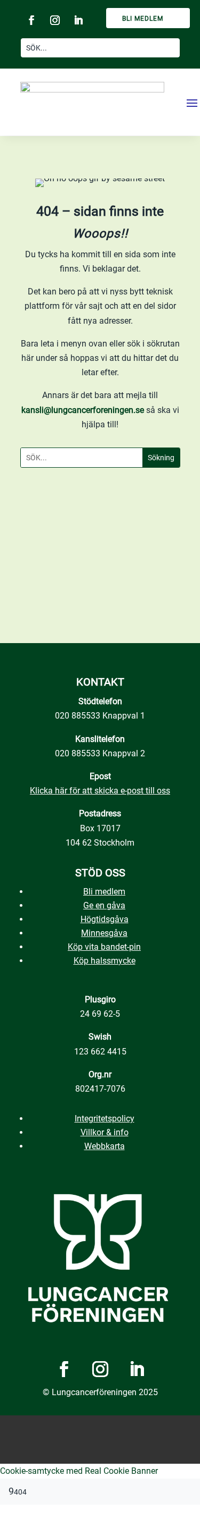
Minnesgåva (104, 933)
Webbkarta (104, 1146)
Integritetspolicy (104, 1118)
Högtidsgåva (105, 919)
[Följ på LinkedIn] (78, 20)
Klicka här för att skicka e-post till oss (100, 791)
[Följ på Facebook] (31, 20)
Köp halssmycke (104, 961)
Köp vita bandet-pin (104, 947)
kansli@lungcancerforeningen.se (82, 410)
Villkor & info (105, 1132)
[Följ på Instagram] (55, 20)
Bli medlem (142, 18)
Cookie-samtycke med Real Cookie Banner (79, 1471)
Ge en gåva (104, 905)
